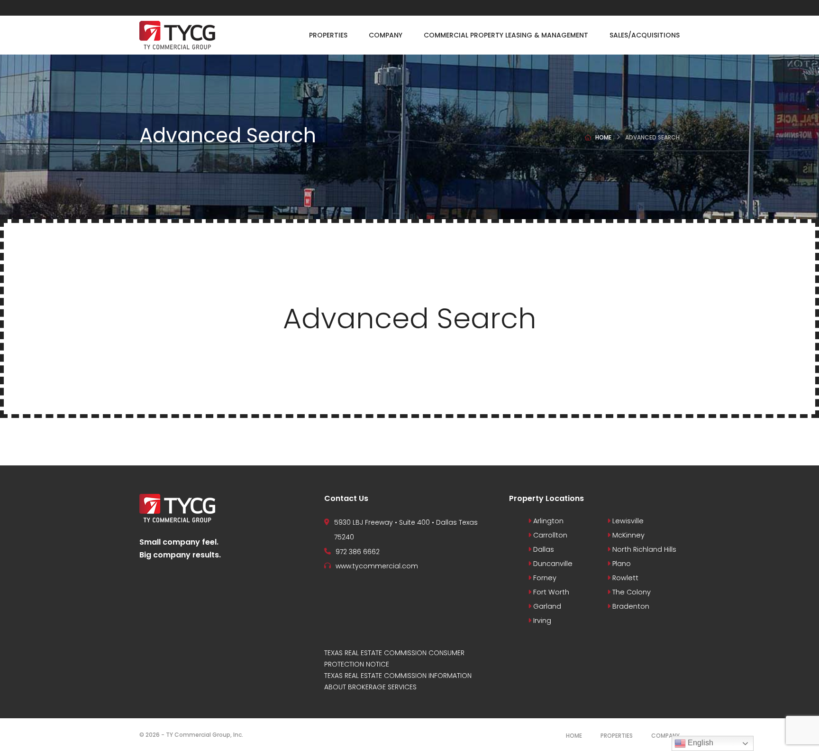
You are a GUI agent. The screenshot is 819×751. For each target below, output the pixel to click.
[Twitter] (657, 8)
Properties (617, 736)
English (699, 743)
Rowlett (624, 578)
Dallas (542, 549)
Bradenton (629, 606)
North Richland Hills (643, 549)
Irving (541, 620)
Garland (546, 606)
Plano (620, 563)
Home (603, 137)
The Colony (630, 592)
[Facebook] (638, 8)
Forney (543, 578)
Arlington (547, 521)
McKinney (627, 535)
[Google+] (677, 8)
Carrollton (549, 535)
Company (665, 736)
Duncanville (552, 563)
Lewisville (627, 521)
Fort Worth (550, 592)
